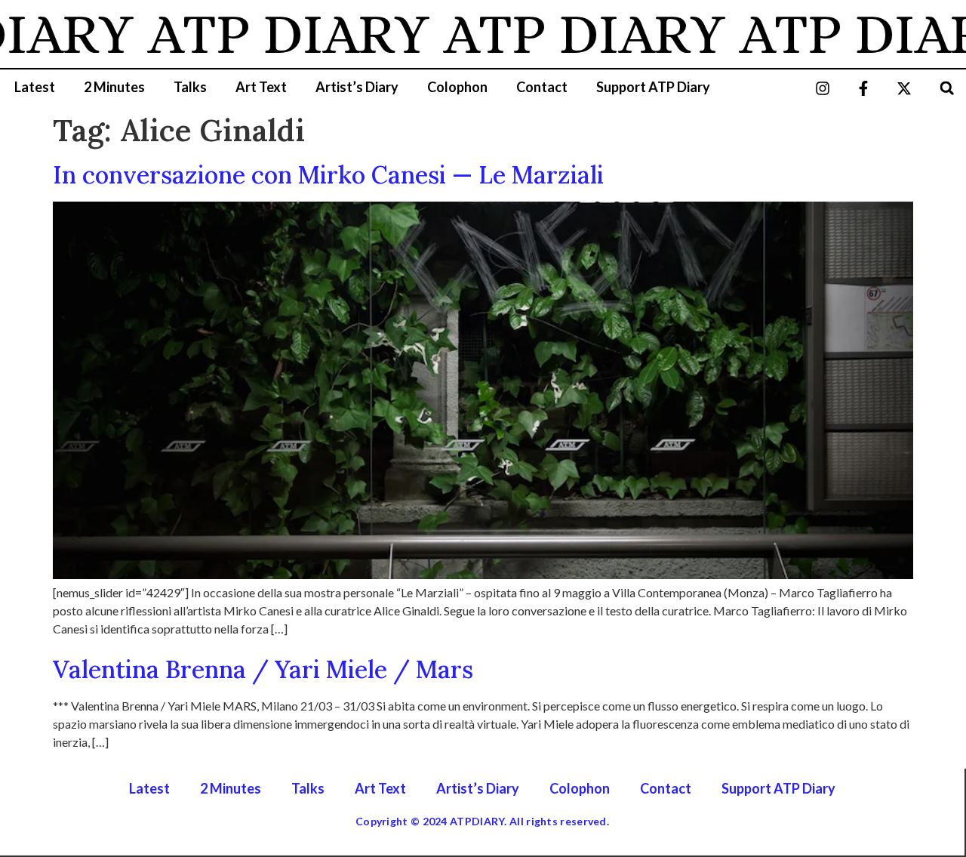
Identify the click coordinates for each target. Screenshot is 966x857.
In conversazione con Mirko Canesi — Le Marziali (328, 174)
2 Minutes (114, 87)
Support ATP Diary (653, 87)
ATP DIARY (271, 34)
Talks (190, 87)
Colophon (457, 87)
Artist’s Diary (356, 87)
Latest (34, 87)
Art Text (261, 87)
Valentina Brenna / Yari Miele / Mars (263, 669)
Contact (542, 87)
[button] (946, 88)
